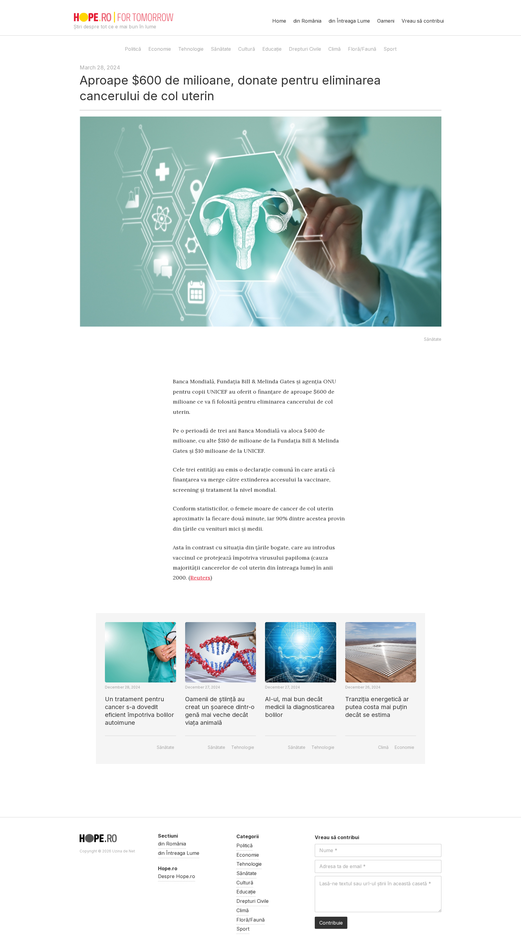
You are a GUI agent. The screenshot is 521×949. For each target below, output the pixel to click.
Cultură (246, 49)
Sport (390, 49)
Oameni (385, 21)
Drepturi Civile (305, 49)
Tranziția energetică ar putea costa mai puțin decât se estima (377, 706)
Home (279, 21)
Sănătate (221, 49)
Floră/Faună (362, 49)
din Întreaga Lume (349, 21)
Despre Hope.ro (176, 876)
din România (307, 21)
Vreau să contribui (423, 21)
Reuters (200, 577)
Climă (334, 49)
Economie (159, 49)
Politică (133, 49)
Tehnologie (191, 49)
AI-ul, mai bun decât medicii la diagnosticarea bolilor (299, 706)
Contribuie (331, 923)
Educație (272, 49)
